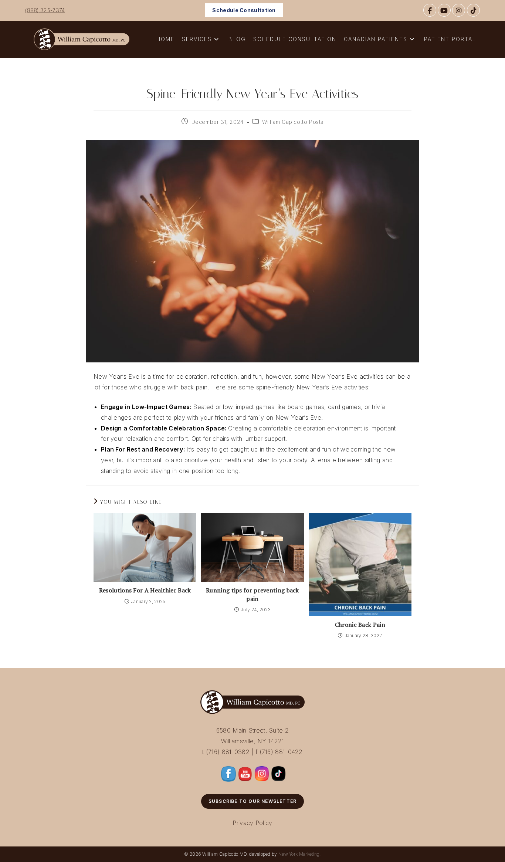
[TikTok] (473, 10)
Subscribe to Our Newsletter (252, 801)
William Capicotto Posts (292, 122)
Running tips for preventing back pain (252, 594)
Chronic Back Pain (360, 625)
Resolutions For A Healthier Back (145, 590)
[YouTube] (444, 10)
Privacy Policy (252, 822)
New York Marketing (298, 854)
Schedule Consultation (243, 10)
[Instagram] (458, 10)
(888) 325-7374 (45, 10)
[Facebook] (429, 10)
